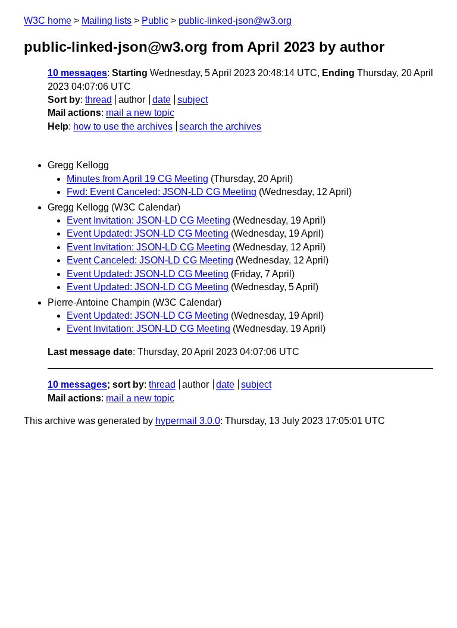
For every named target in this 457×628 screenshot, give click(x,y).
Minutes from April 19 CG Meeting (137, 179)
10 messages (77, 73)
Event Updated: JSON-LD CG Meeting (147, 233)
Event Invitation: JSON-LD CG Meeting (148, 220)
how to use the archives (123, 126)
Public (155, 20)
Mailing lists (107, 20)
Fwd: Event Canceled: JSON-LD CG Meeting (161, 192)
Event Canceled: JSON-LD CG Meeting (150, 260)
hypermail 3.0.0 (187, 421)
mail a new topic (140, 113)
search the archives (220, 126)
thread (98, 100)
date (161, 100)
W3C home (47, 20)
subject (192, 100)
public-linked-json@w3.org (235, 20)
